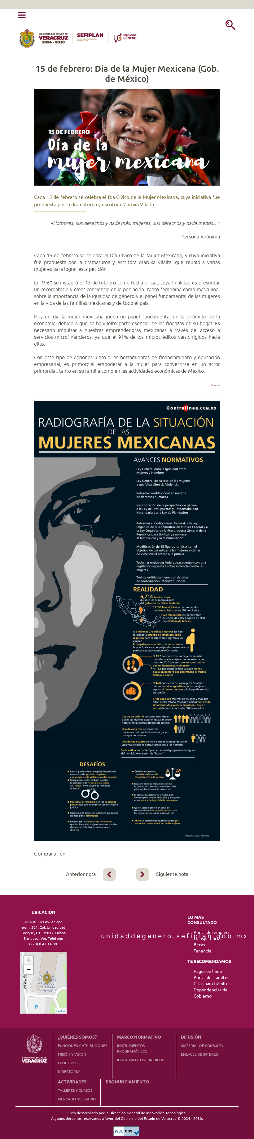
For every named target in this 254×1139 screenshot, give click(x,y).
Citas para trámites (212, 983)
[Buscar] (230, 25)
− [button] (29, 969)
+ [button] (29, 960)
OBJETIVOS (67, 1063)
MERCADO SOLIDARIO (77, 1099)
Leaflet (60, 1011)
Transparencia (207, 938)
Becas (199, 944)
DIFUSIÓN (191, 1037)
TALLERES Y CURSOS (75, 1090)
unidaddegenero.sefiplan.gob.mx (127, 936)
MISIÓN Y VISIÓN (72, 1054)
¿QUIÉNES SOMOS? (77, 1037)
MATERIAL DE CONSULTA (202, 1046)
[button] (21, 15)
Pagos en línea (208, 971)
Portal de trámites (211, 977)
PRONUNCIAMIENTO (127, 1081)
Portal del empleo (211, 932)
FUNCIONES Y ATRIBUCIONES (82, 1046)
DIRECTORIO (69, 1072)
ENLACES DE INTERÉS (199, 1054)
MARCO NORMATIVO (139, 1037)
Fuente (215, 385)
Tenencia (202, 950)
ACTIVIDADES (72, 1081)
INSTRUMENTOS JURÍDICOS (140, 1060)
